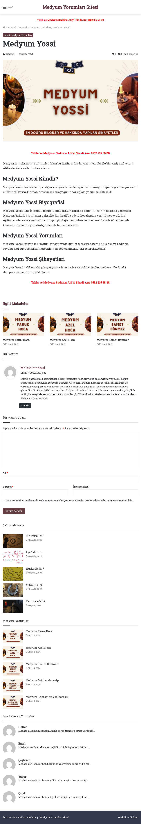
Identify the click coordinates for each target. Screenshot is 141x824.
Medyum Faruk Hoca (16, 340)
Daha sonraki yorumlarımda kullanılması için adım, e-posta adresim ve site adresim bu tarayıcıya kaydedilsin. (69, 500)
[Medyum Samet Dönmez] (117, 324)
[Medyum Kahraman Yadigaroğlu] (13, 702)
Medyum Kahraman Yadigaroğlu (47, 697)
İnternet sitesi (81, 486)
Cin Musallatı (35, 536)
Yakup (22, 776)
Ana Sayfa (11, 27)
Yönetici (10, 53)
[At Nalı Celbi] (13, 590)
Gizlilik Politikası (128, 817)
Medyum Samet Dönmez (113, 340)
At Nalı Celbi (34, 585)
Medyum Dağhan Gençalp (42, 680)
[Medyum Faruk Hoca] (23, 324)
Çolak (22, 793)
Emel (22, 743)
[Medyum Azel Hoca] (70, 324)
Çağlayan (24, 760)
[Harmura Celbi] (13, 606)
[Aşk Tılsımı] (13, 557)
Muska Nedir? (35, 568)
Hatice (22, 727)
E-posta (8, 486)
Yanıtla (25, 405)
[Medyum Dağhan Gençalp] (13, 685)
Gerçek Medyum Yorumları (35, 27)
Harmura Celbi (35, 601)
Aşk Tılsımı (34, 552)
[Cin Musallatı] (13, 541)
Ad (5, 472)
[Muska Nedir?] (13, 574)
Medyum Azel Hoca (62, 340)
